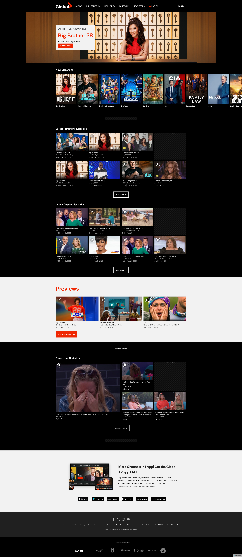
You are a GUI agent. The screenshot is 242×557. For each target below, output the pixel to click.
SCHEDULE (124, 6)
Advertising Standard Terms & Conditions (112, 525)
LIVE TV (154, 6)
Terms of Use (92, 525)
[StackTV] (152, 551)
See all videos (121, 348)
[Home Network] (139, 550)
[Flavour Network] (125, 550)
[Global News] (99, 550)
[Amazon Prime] (113, 499)
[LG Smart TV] (158, 499)
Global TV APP (159, 525)
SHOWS (79, 6)
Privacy (82, 525)
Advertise (130, 525)
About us (64, 525)
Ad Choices (238, 555)
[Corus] (79, 550)
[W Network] (163, 550)
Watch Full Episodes (66, 334)
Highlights (109, 6)
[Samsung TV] (142, 499)
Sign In (181, 6)
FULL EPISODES (93, 6)
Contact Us (74, 525)
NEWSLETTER (139, 6)
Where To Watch (146, 525)
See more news (121, 428)
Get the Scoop (65, 45)
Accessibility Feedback (173, 525)
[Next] (188, 87)
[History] (112, 550)
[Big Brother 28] (121, 37)
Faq (137, 525)
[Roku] (127, 499)
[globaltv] (64, 6)
